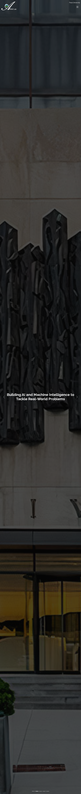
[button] (4, 397)
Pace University (74, 3)
